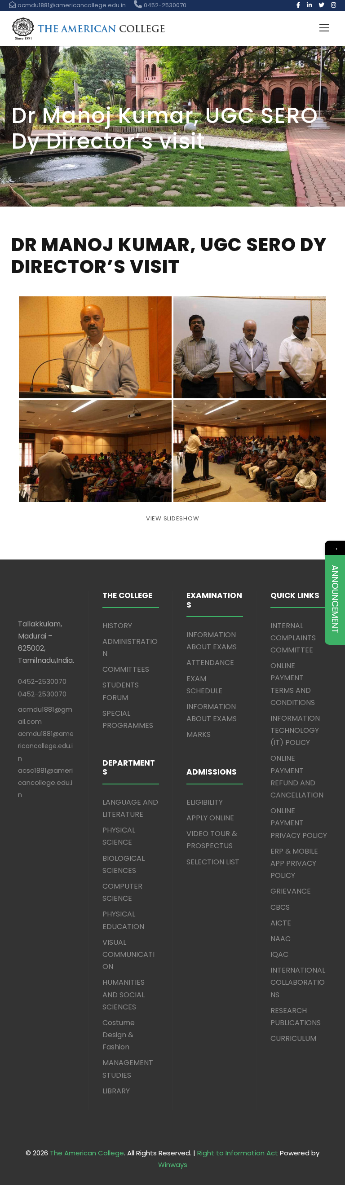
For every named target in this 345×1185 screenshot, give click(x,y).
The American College (87, 1153)
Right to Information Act (237, 1153)
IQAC (279, 954)
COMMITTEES (125, 669)
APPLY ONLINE (210, 818)
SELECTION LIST (212, 862)
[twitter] (321, 5)
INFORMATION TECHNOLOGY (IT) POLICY (295, 730)
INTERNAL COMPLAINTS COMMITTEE (293, 638)
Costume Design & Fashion (118, 1035)
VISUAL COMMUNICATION (128, 954)
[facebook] (298, 5)
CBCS (280, 907)
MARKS (198, 734)
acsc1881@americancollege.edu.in (45, 782)
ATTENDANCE (210, 662)
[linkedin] (309, 5)
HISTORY (117, 626)
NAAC (280, 939)
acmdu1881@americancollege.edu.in (46, 745)
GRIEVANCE (290, 891)
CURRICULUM (293, 1038)
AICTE (280, 923)
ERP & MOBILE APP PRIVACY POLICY (294, 863)
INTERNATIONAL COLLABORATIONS (297, 982)
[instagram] (333, 5)
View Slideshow (172, 518)
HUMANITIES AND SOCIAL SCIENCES (123, 994)
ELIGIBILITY (204, 802)
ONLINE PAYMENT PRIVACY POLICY (298, 823)
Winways (172, 1164)
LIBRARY (116, 1091)
